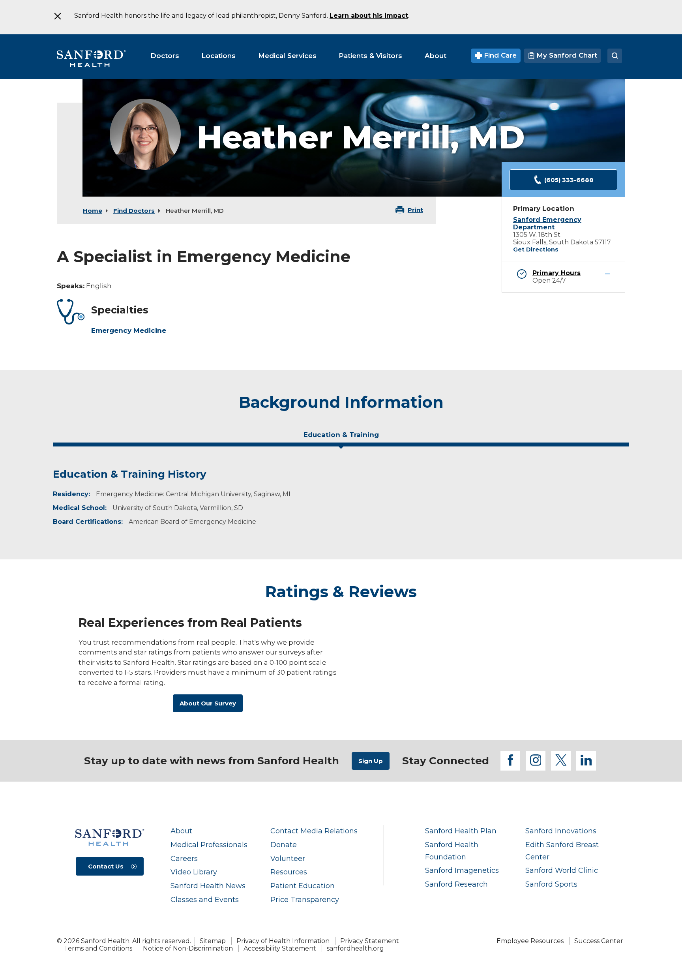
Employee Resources (530, 941)
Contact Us (106, 866)
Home (92, 210)
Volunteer (287, 858)
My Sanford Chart (565, 55)
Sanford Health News (207, 885)
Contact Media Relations (314, 830)
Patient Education (302, 885)
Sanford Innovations (560, 830)
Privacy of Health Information (283, 941)
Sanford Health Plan (461, 830)
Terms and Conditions (98, 948)
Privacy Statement (369, 941)
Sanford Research (456, 884)
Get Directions (535, 249)
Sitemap (213, 941)
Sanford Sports (551, 884)
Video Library (193, 871)
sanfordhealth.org (355, 948)
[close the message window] (57, 16)
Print (415, 210)
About (181, 830)
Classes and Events (204, 899)
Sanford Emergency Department (547, 223)
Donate (283, 844)
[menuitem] (164, 55)
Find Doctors (134, 210)
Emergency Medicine (128, 330)
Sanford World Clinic (561, 870)
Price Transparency (304, 899)
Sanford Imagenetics (462, 870)
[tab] (341, 438)
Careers (184, 858)
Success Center (598, 941)
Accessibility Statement (280, 948)
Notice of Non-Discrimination (188, 948)
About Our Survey (208, 703)
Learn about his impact (369, 15)
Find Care (499, 55)
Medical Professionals (208, 844)
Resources (288, 871)
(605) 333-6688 (569, 180)
